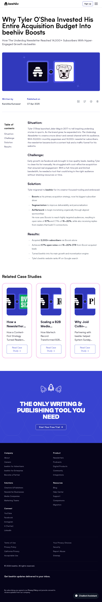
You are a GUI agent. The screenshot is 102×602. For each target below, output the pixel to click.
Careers (7, 462)
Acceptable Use (11, 555)
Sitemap (56, 555)
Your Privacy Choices (62, 543)
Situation (8, 133)
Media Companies (12, 496)
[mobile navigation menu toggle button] (96, 4)
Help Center (58, 492)
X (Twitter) (8, 526)
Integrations (58, 475)
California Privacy (11, 551)
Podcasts (57, 462)
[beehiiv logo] (11, 3)
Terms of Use (10, 543)
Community (58, 470)
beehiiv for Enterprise (13, 470)
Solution (8, 142)
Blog (55, 487)
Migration (57, 505)
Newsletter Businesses (14, 492)
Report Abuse (59, 551)
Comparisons (59, 500)
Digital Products (60, 466)
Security (56, 547)
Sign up (87, 4)
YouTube (8, 513)
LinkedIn (7, 530)
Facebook (8, 517)
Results (7, 146)
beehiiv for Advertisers (14, 466)
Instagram (8, 522)
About (7, 458)
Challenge (9, 138)
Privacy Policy (10, 547)
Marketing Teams (11, 500)
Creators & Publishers (13, 487)
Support (56, 496)
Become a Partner (12, 475)
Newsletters (58, 458)
